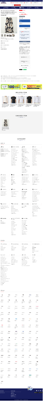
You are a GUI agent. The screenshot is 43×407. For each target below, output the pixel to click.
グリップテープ (34, 155)
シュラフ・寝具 (23, 224)
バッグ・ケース (23, 168)
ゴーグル (23, 196)
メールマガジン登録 (13, 394)
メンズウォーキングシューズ (4, 206)
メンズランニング (3, 257)
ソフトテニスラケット (35, 151)
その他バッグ (13, 264)
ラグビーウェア (13, 192)
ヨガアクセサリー (13, 208)
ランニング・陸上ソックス (25, 257)
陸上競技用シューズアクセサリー (5, 150)
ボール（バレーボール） (35, 180)
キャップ (12, 232)
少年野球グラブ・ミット (25, 151)
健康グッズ (23, 207)
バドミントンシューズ (3, 179)
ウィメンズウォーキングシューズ (5, 207)
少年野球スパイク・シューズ (4, 268)
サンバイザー (34, 259)
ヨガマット (12, 207)
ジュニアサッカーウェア (14, 157)
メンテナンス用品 (24, 169)
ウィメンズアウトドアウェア (35, 207)
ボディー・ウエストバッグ (14, 260)
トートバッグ (12, 258)
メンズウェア (12, 221)
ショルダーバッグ (13, 259)
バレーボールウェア (34, 178)
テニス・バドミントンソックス (25, 258)
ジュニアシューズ (13, 228)
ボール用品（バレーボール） (36, 181)
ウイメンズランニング (3, 258)
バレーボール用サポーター (35, 179)
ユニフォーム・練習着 (24, 163)
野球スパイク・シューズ (25, 158)
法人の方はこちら (2, 392)
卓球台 (12, 184)
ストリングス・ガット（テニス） (36, 152)
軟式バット (23, 155)
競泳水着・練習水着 (24, 191)
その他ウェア (2, 249)
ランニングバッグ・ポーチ (35, 200)
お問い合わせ (12, 393)
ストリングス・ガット (3, 178)
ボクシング (2, 221)
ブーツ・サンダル (13, 229)
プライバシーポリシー (13, 396)
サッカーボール (13, 161)
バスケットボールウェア (25, 178)
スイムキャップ (24, 195)
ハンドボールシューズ (3, 191)
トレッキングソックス (24, 263)
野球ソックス (23, 259)
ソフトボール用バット (24, 157)
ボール (33, 246)
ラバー (12, 178)
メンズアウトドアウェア (35, 206)
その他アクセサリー (3, 156)
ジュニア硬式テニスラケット (36, 150)
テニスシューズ (34, 157)
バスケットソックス (24, 260)
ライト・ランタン (24, 232)
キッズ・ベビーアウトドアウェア (36, 208)
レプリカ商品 (13, 158)
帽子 (33, 212)
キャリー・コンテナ (24, 220)
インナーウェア (13, 212)
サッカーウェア (13, 156)
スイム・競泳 (2, 283)
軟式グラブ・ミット (24, 150)
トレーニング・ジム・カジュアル (5, 281)
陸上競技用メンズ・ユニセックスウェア (5, 152)
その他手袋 (23, 167)
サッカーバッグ (13, 163)
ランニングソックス (34, 197)
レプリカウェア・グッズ (25, 179)
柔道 (1, 220)
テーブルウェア (24, 226)
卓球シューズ (13, 179)
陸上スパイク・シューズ (4, 276)
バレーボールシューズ (3, 271)
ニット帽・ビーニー (34, 260)
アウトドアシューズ (34, 209)
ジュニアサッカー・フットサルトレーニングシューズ (5, 266)
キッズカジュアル (3, 282)
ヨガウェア (12, 206)
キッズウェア (12, 223)
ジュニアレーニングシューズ (14, 152)
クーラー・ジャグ (24, 221)
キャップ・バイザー (34, 161)
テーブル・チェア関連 (24, 225)
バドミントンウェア (3, 180)
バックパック (12, 257)
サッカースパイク (3, 260)
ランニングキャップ (34, 198)
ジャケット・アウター (3, 247)
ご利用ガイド (26, 2)
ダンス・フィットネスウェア (14, 209)
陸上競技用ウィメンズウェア (4, 153)
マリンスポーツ (24, 198)
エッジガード (34, 156)
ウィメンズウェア (13, 222)
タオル (33, 252)
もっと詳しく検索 (17, 5)
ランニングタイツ (34, 196)
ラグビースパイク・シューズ (14, 191)
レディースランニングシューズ (36, 192)
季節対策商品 (34, 247)
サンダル (2, 284)
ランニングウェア (34, 195)
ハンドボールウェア (3, 192)
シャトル (2, 181)
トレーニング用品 (24, 206)
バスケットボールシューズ (4, 270)
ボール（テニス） (34, 163)
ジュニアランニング (3, 259)
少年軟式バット (24, 156)
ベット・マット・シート (24, 231)
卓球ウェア (12, 180)
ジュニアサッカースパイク (14, 150)
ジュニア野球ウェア (24, 162)
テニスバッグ (34, 158)
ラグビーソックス (24, 264)
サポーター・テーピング (35, 251)
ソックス (33, 162)
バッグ (1, 184)
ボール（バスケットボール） (25, 180)
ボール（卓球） (13, 181)
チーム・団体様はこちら (34, 2)
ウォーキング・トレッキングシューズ (5, 278)
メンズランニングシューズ (35, 191)
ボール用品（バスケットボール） (26, 181)
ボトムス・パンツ (3, 248)
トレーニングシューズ (14, 151)
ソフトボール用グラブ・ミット (25, 152)
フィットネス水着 (24, 192)
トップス (2, 246)
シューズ (12, 227)
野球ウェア (23, 161)
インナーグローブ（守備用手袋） (26, 166)
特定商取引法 (12, 395)
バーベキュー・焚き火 (24, 229)
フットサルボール (13, 162)
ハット (33, 258)
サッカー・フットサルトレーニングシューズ (5, 264)
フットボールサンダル (14, 155)
